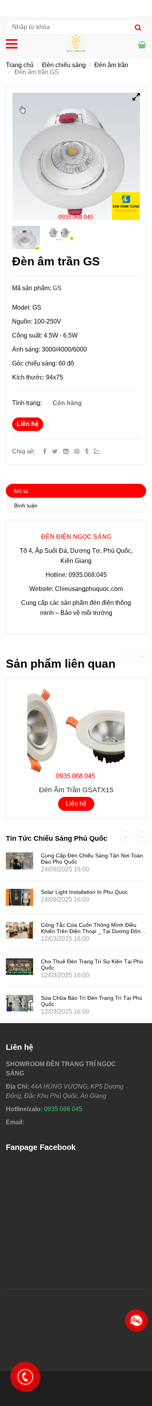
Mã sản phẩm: (32, 288)
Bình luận (25, 505)
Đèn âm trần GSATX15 (76, 790)
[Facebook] (44, 451)
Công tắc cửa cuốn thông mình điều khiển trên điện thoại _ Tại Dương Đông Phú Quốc (92, 931)
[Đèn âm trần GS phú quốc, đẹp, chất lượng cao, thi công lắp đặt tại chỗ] (77, 451)
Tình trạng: (27, 403)
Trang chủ (20, 65)
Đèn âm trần (111, 65)
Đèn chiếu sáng (64, 65)
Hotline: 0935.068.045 (76, 574)
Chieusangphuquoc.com (89, 588)
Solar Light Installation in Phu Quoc (84, 892)
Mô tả (21, 491)
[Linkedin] (66, 451)
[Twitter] (55, 451)
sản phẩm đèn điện (88, 602)
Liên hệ (28, 424)
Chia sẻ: (23, 451)
